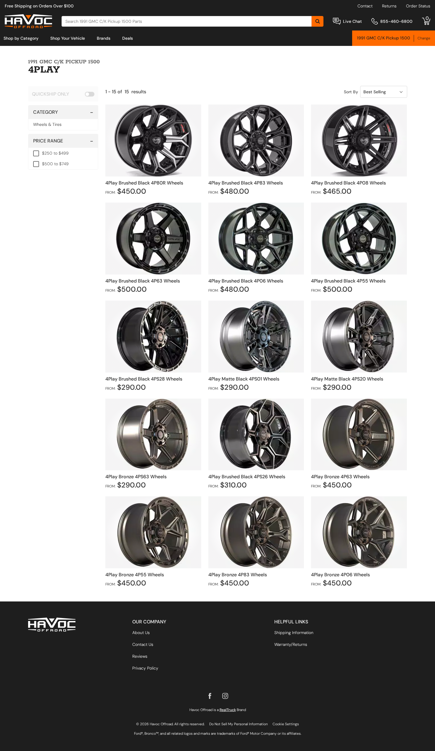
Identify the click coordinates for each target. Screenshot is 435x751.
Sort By (351, 91)
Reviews (139, 656)
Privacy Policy (145, 668)
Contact (365, 6)
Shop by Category (21, 38)
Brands (103, 38)
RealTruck (228, 709)
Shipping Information (293, 632)
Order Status (418, 6)
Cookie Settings (286, 724)
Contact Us (142, 644)
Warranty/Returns (290, 644)
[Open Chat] (337, 21)
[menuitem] (21, 38)
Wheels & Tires (47, 124)
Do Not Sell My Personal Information (238, 724)
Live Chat (352, 21)
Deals (127, 38)
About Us (141, 632)
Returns (389, 6)
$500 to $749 (55, 163)
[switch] (63, 93)
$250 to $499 (55, 153)
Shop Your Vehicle (67, 38)
